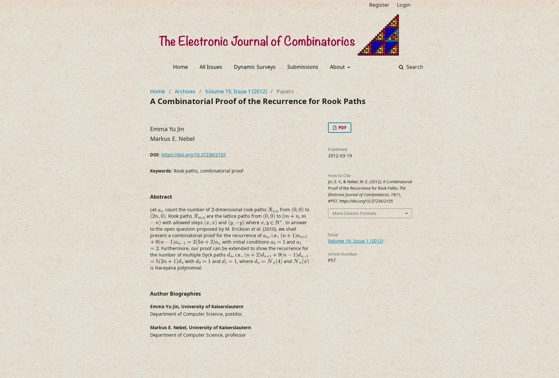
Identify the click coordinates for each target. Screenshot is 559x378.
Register (379, 4)
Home (180, 66)
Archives (185, 91)
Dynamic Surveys (255, 66)
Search (414, 66)
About (338, 66)
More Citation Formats (354, 213)
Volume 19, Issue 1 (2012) (236, 91)
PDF (341, 128)
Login (404, 4)
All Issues (211, 66)
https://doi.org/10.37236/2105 (193, 155)
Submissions (302, 66)
